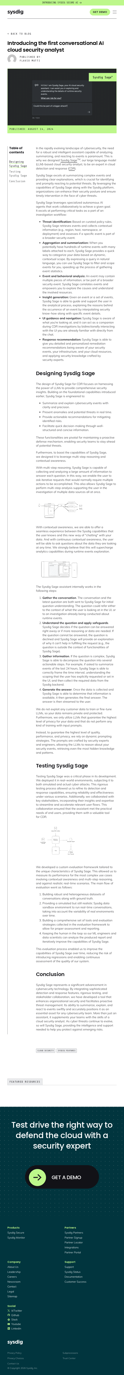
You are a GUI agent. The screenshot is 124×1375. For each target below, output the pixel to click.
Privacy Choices (15, 1358)
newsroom (14, 1281)
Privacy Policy (14, 1353)
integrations (72, 1247)
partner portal (73, 1252)
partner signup (73, 1237)
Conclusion (17, 181)
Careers (12, 1276)
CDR (72, 168)
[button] (115, 12)
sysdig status (73, 1271)
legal (10, 1291)
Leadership (14, 1271)
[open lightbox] (60, 509)
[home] (15, 12)
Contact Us (13, 1363)
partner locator (74, 1242)
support (69, 1266)
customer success (75, 1281)
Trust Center (69, 1358)
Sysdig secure (15, 1232)
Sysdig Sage (69, 160)
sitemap (12, 1296)
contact (11, 1286)
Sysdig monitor (16, 1237)
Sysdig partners (74, 1232)
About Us (12, 1266)
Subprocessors (70, 1353)
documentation (74, 1276)
